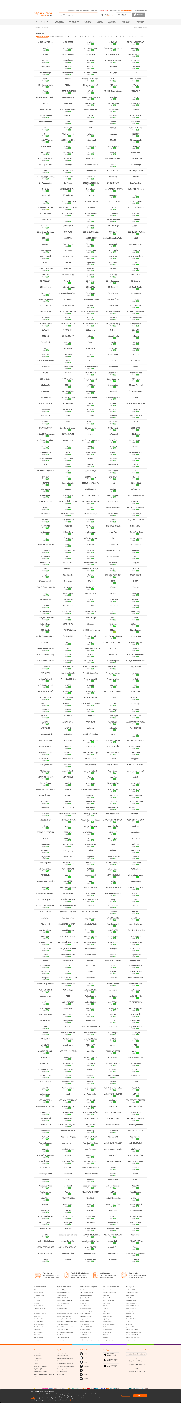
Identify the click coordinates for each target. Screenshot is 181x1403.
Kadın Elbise (37, 1300)
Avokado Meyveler (84, 1300)
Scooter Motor (37, 1298)
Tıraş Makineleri (107, 1290)
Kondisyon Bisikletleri (108, 1340)
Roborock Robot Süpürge (63, 1292)
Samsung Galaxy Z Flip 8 (132, 1334)
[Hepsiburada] (43, 13)
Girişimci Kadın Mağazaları (57, 36)
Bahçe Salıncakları (107, 1321)
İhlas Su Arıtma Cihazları (63, 1337)
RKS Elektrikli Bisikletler (63, 1298)
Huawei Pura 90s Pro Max (132, 1305)
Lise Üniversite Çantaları (40, 1308)
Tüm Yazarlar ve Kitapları (132, 1292)
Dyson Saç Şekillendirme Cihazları (65, 1311)
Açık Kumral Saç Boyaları (86, 1295)
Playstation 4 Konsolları (40, 1313)
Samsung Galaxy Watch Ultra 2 (133, 1337)
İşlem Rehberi (60, 1374)
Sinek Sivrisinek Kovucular (40, 1319)
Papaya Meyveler (84, 1319)
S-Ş (117, 36)
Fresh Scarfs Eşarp (61, 1290)
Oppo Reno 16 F (130, 1327)
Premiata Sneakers (61, 1334)
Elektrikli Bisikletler (38, 1292)
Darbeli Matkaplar (84, 1324)
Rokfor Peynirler (84, 1334)
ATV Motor (36, 1303)
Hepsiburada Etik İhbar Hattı (136, 1371)
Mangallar (105, 1334)
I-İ (88, 36)
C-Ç (72, 36)
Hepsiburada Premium (127, 10)
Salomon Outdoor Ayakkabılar (64, 1300)
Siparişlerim (71, 10)
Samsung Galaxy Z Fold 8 (132, 1329)
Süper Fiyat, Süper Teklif (82, 10)
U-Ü (124, 36)
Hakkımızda (37, 1353)
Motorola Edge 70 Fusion (132, 1319)
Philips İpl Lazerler (61, 1295)
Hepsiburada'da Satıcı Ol (141, 10)
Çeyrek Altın (106, 1311)
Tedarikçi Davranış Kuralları (64, 1361)
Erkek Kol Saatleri (38, 1332)
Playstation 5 (129, 1316)
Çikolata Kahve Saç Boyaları (87, 1311)
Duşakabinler (37, 1329)
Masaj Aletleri (106, 1295)
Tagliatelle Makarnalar (85, 1308)
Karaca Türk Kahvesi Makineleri (65, 1327)
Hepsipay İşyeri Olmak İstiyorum (65, 1358)
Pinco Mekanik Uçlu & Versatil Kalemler (67, 1321)
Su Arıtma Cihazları (38, 1324)
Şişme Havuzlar (107, 1298)
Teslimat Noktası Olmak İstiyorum (65, 1366)
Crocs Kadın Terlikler (62, 1308)
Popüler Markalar (130, 1298)
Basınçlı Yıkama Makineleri (109, 1292)
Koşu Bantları (37, 1334)
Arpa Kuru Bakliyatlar (85, 1313)
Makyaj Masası (106, 1303)
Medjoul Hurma (83, 1303)
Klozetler (105, 1305)
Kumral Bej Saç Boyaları (86, 1332)
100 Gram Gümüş (38, 1321)
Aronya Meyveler (84, 1305)
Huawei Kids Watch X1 (131, 1303)
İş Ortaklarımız (37, 1355)
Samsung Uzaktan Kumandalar (64, 1319)
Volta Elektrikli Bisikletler (63, 1303)
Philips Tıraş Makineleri (62, 1324)
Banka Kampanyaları (62, 1371)
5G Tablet (128, 1321)
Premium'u (44, 15)
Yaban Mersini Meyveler (86, 1290)
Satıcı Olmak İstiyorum (62, 1355)
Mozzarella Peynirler (85, 1329)
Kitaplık (105, 1327)
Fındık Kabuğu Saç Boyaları (87, 1321)
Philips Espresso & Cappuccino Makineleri (67, 1313)
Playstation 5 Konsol (39, 1295)
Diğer (141, 36)
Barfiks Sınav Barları (108, 1332)
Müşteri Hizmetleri (115, 10)
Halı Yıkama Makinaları (108, 1300)
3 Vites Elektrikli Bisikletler (86, 1327)
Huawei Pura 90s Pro (131, 1308)
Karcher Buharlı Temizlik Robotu (65, 1332)
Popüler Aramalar (130, 1295)
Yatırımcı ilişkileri (38, 1358)
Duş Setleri (105, 1337)
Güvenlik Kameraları (39, 1311)
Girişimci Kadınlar (103, 10)
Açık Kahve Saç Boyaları (86, 1316)
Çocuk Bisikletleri (38, 1305)
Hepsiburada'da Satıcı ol (140, 27)
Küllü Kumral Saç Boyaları (86, 1292)
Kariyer (36, 1363)
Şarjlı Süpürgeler (107, 1319)
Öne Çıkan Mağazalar (42, 36)
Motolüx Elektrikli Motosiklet (64, 1316)
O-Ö (105, 36)
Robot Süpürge (37, 1316)
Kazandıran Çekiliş (130, 1313)
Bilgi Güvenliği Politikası (40, 1369)
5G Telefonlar (129, 1324)
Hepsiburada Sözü (130, 1290)
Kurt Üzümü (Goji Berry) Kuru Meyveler (89, 1340)
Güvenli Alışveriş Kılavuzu (40, 1371)
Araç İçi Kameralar (38, 1337)
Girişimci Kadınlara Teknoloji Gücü (65, 1363)
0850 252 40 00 (136, 1364)
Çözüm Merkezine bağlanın (136, 1354)
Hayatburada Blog (61, 1353)
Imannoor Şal (60, 1305)
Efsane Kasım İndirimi (131, 1300)
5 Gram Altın (106, 1308)
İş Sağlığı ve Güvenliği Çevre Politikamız (44, 1374)
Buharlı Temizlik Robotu (109, 1324)
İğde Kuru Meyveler (85, 1298)
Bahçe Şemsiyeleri (107, 1329)
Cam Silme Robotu (38, 1327)
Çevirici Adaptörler (107, 1316)
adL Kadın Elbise (61, 1340)
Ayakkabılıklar (106, 1313)
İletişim (35, 1376)
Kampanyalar (94, 10)
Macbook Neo (129, 1311)
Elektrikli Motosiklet (39, 1290)
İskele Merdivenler (84, 1337)
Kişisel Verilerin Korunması (40, 1366)
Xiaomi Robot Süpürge (62, 1329)
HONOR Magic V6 (130, 1340)
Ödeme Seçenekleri (62, 1369)
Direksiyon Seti (38, 1340)
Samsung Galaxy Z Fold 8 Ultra (133, 1332)
